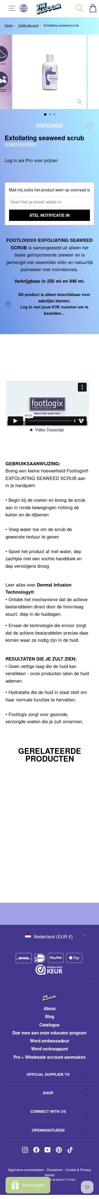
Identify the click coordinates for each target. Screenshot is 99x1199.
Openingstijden (48, 1130)
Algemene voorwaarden (26, 1169)
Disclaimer (55, 1169)
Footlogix (49, 125)
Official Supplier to (48, 1074)
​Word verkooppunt (49, 1049)
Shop (48, 1092)
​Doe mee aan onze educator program (49, 1033)
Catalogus (49, 1025)
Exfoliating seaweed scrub (61, 25)
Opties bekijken (44, 879)
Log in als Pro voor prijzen (31, 160)
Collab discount (28, 25)
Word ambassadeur (49, 1041)
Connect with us (48, 1111)
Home (9, 25)
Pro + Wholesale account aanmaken (49, 1057)
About (50, 1008)
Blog (49, 1016)
